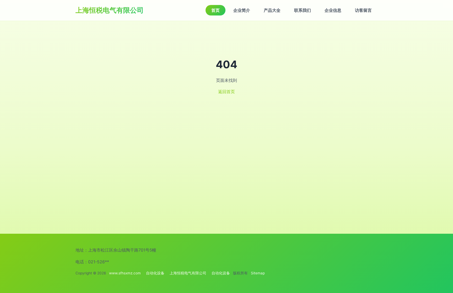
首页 (215, 10)
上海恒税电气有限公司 (110, 10)
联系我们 (302, 10)
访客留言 (363, 10)
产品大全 (272, 10)
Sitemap (258, 273)
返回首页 (226, 91)
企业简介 (241, 10)
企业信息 (333, 10)
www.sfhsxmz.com (125, 273)
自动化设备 (155, 273)
